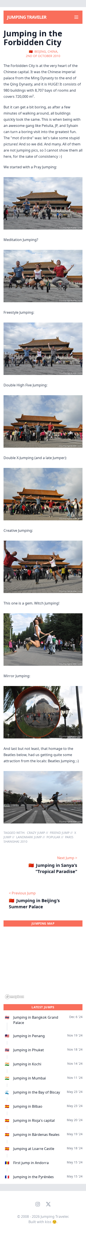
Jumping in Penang (29, 1035)
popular (53, 837)
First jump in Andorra (31, 1162)
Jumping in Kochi (27, 1064)
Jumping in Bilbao (27, 1106)
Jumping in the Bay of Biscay (36, 1092)
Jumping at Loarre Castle (33, 1148)
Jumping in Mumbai (29, 1078)
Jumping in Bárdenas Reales (36, 1134)
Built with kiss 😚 (42, 1221)
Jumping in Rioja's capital (34, 1120)
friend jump (59, 833)
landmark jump (29, 837)
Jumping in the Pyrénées (33, 1176)
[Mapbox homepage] (14, 996)
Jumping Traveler (26, 17)
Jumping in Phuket (28, 1050)
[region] (43, 965)
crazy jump (36, 833)
